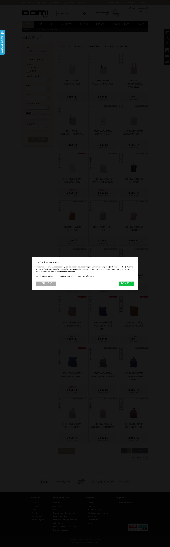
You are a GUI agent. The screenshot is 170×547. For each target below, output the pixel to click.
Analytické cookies (65, 276)
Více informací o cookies (66, 272)
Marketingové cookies (86, 276)
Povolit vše (126, 283)
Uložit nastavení (46, 283)
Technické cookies (46, 276)
